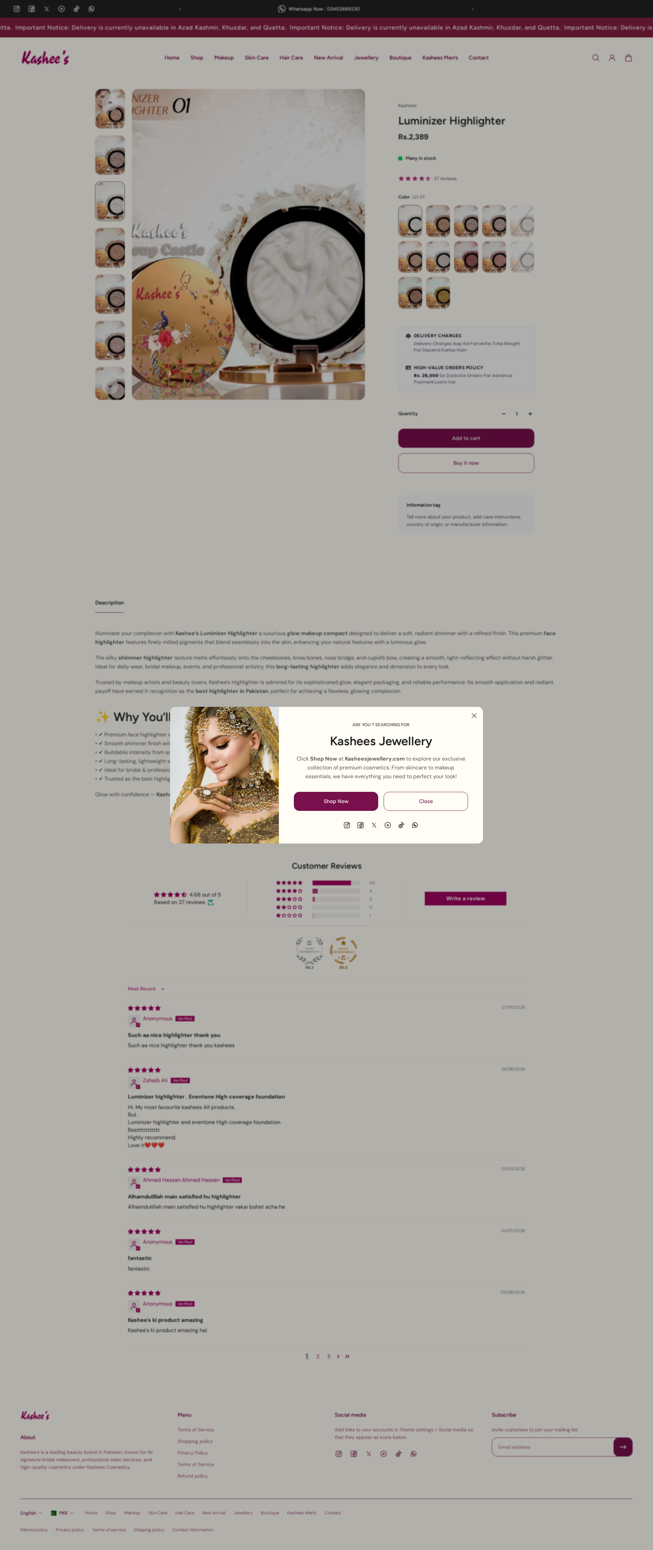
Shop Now (336, 801)
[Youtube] (387, 825)
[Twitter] (374, 825)
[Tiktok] (401, 825)
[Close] (474, 716)
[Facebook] (360, 825)
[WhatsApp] (415, 825)
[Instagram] (347, 825)
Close (426, 801)
